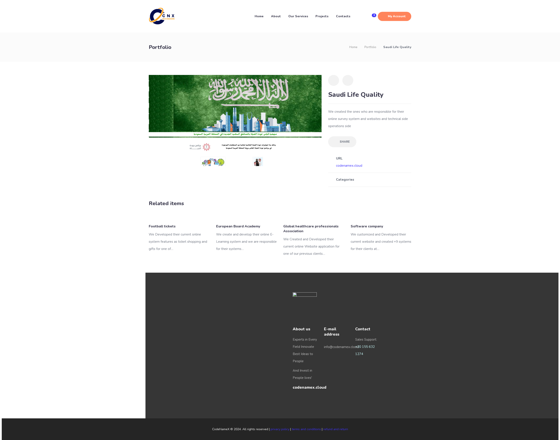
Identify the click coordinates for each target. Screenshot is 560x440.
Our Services (298, 16)
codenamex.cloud (349, 165)
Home (259, 16)
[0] (370, 16)
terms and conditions (306, 429)
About (276, 16)
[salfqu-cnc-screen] (235, 120)
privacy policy (280, 429)
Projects (322, 16)
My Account (397, 16)
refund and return (335, 429)
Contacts (343, 16)
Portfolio (370, 47)
